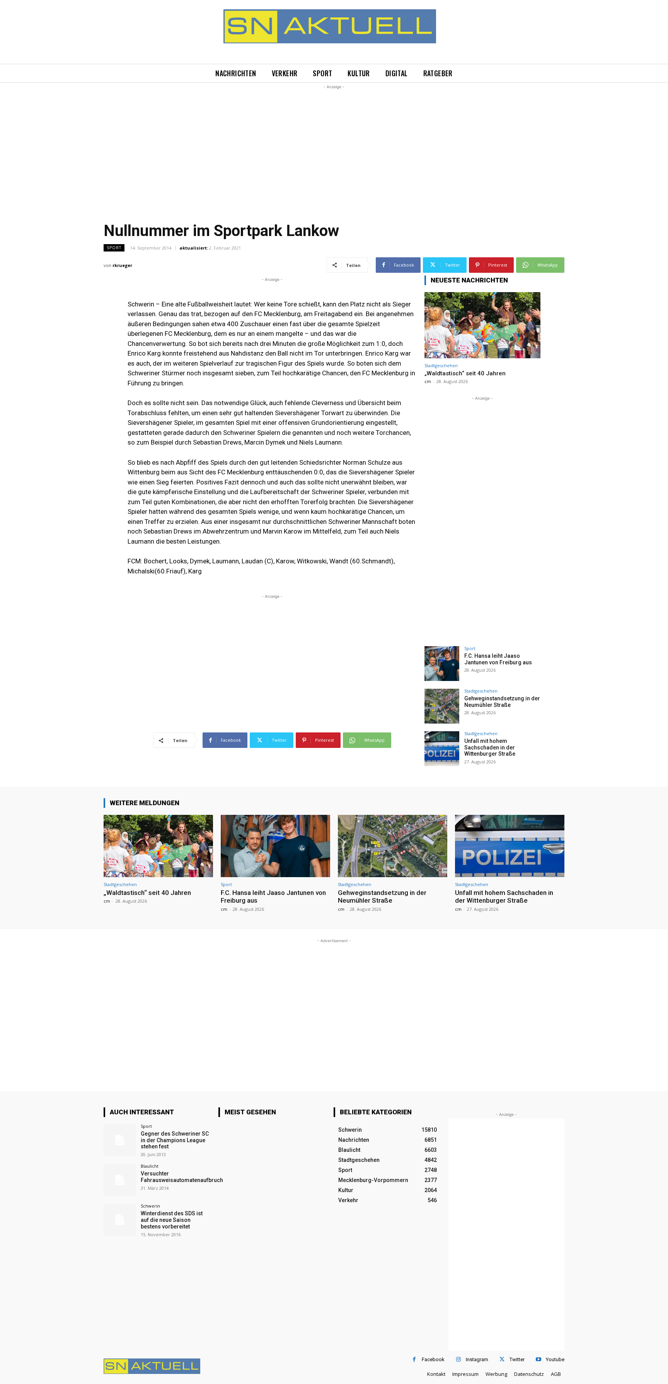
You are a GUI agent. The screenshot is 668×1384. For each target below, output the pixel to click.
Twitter (517, 1359)
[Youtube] (538, 1359)
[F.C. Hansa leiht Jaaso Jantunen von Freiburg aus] (441, 663)
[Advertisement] (334, 145)
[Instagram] (458, 1359)
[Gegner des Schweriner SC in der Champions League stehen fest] (120, 1140)
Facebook (433, 1359)
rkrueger (122, 265)
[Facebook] (414, 1359)
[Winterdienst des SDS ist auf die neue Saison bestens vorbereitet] (120, 1220)
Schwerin (150, 1206)
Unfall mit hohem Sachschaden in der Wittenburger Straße (489, 747)
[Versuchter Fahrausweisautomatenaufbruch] (120, 1180)
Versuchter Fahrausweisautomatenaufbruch (182, 1176)
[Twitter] (502, 1359)
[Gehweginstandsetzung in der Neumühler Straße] (441, 706)
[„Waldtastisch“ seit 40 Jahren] (482, 325)
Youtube (555, 1359)
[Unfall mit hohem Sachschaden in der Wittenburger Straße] (441, 748)
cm (427, 381)
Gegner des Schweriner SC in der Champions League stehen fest (175, 1140)
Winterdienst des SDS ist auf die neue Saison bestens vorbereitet (172, 1220)
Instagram (477, 1359)
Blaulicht (149, 1166)
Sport (114, 247)
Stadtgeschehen (441, 365)
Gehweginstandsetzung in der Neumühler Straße (502, 701)
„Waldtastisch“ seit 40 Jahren (465, 373)
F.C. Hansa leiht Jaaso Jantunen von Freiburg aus (498, 659)
